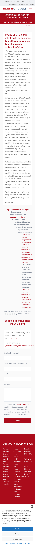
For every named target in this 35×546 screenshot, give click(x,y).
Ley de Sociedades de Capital (18, 210)
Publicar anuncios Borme (6, 451)
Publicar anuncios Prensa (6, 466)
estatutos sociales (17, 217)
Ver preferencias (17, 539)
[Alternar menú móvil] (30, 9)
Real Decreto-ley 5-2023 (17, 494)
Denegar (17, 534)
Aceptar (17, 529)
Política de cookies (10, 543)
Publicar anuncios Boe (6, 459)
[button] (32, 506)
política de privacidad (23, 404)
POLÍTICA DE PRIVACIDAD (22, 543)
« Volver (29, 25)
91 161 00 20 (26, 1)
